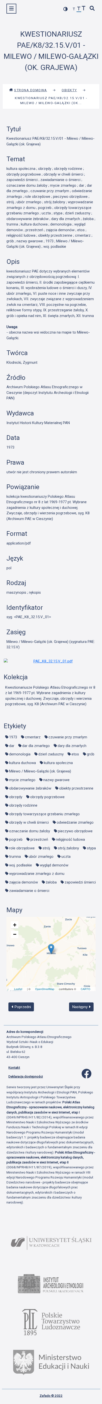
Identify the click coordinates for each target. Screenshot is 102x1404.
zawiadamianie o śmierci (29, 890)
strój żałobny (68, 848)
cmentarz (33, 737)
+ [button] (14, 925)
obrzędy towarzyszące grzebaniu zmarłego (44, 814)
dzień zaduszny (51, 754)
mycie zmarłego (22, 780)
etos (75, 754)
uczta (66, 856)
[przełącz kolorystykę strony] (65, 9)
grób (90, 754)
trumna (15, 856)
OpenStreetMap (44, 989)
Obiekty (69, 90)
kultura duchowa (22, 763)
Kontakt (14, 1067)
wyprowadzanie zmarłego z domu (36, 873)
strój (46, 848)
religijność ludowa (70, 839)
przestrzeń (39, 839)
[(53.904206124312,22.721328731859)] (51, 949)
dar (11, 746)
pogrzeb (16, 839)
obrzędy (15, 797)
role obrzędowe (22, 848)
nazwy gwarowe (56, 780)
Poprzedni (22, 1007)
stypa (91, 848)
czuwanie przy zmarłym (68, 737)
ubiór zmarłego (41, 856)
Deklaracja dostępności (25, 1076)
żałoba (51, 882)
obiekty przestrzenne (76, 788)
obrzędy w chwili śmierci (29, 822)
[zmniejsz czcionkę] (74, 9)
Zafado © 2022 (51, 1396)
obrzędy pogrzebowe (47, 797)
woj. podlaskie (20, 865)
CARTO (85, 989)
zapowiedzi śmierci (80, 882)
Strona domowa (30, 90)
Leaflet (18, 989)
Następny (80, 1007)
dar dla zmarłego (36, 746)
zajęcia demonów (23, 882)
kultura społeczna (58, 763)
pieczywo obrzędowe (75, 831)
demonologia (19, 754)
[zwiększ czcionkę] (83, 9)
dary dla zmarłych (72, 746)
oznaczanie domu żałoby (29, 831)
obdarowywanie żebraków (30, 788)
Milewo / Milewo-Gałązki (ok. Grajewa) (40, 771)
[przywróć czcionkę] (78, 9)
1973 (13, 737)
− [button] (14, 934)
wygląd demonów (54, 865)
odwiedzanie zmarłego (75, 822)
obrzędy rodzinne (23, 805)
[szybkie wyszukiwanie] (92, 9)
